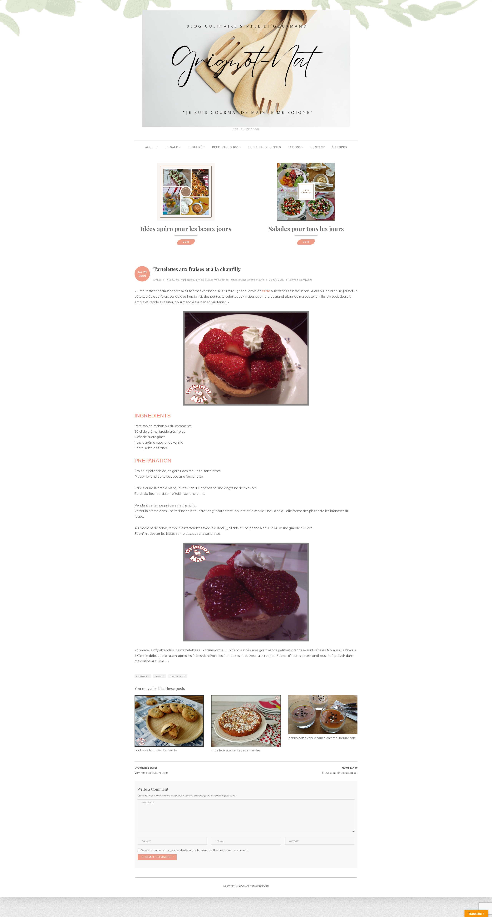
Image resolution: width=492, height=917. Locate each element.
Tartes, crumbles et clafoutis (246, 279)
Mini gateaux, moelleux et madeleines (204, 279)
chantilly (142, 676)
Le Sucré (174, 279)
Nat (159, 279)
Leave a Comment (300, 279)
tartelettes (177, 676)
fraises (159, 676)
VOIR (186, 242)
